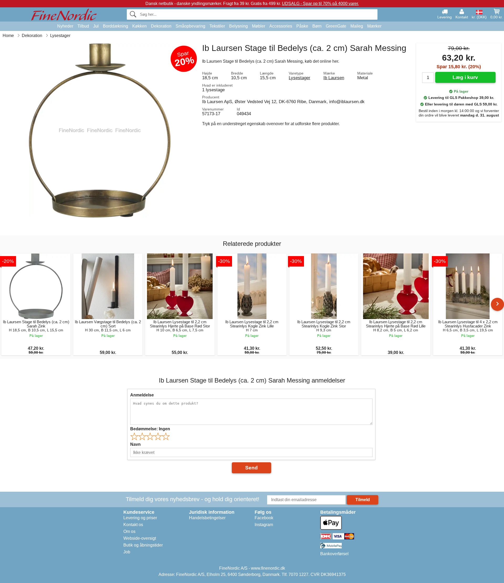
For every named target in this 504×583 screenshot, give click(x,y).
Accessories (280, 26)
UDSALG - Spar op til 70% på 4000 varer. (320, 3)
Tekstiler (217, 26)
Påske (302, 26)
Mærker (374, 26)
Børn (317, 26)
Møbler (258, 26)
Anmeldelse (142, 395)
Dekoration (161, 26)
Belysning (238, 26)
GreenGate (336, 26)
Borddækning (115, 26)
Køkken (139, 26)
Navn (135, 444)
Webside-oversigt (139, 538)
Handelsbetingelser (207, 518)
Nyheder (65, 26)
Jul (96, 26)
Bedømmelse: (150, 429)
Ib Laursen (333, 77)
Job (126, 552)
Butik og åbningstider (143, 545)
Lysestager (299, 77)
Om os (129, 531)
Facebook (264, 518)
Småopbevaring (190, 26)
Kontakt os (133, 524)
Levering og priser (140, 518)
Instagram (264, 524)
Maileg (356, 26)
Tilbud (83, 26)
